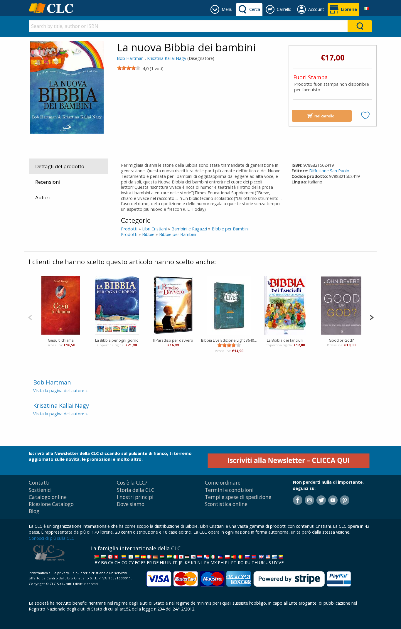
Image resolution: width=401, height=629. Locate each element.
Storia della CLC (135, 490)
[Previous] (30, 317)
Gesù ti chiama (61, 340)
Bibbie (148, 234)
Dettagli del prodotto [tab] (59, 166)
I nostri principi (135, 497)
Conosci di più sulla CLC (51, 538)
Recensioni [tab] (47, 181)
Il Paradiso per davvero (173, 340)
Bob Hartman (130, 58)
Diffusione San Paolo (329, 170)
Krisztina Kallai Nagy (166, 58)
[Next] (371, 317)
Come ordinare (222, 482)
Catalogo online (48, 497)
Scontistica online (226, 504)
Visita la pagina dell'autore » (60, 390)
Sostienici (40, 490)
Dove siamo (130, 504)
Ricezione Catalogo (51, 504)
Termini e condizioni (229, 490)
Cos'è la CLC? (132, 482)
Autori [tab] (42, 197)
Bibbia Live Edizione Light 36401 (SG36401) (229, 340)
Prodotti (129, 229)
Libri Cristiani (154, 229)
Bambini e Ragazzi (189, 229)
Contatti (39, 482)
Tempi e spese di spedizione (238, 497)
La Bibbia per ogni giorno (117, 340)
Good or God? (341, 340)
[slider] (128, 67)
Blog (34, 511)
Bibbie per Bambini (230, 229)
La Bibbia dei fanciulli (285, 340)
